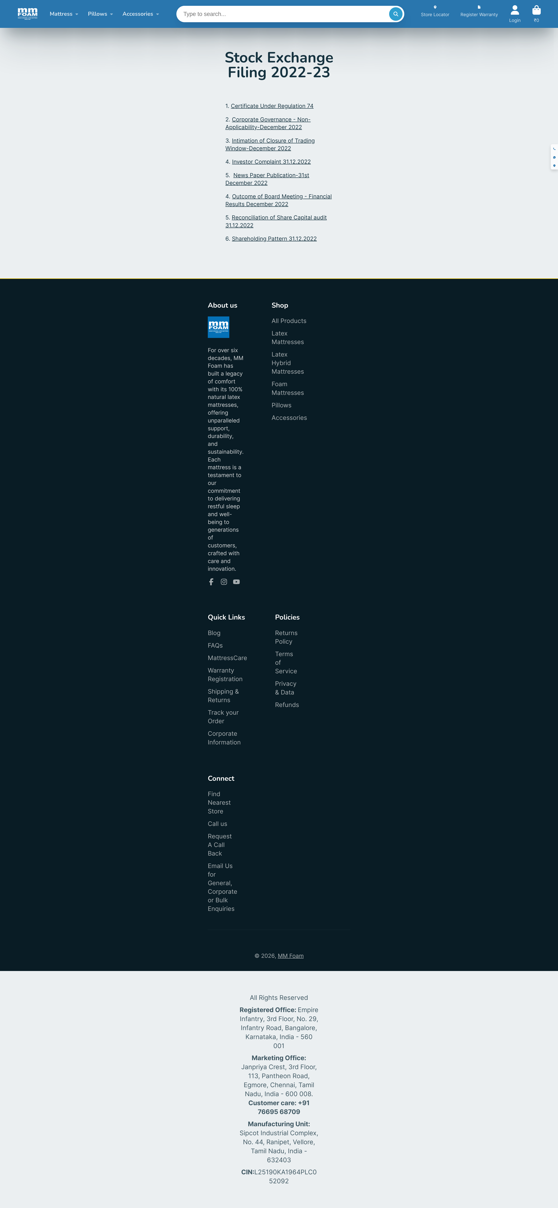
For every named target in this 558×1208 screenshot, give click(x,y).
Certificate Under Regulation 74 (272, 106)
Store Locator (435, 14)
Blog (214, 633)
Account (515, 14)
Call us (217, 823)
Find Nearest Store (219, 802)
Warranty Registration (225, 675)
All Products (289, 320)
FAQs (215, 645)
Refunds (287, 704)
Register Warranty (479, 14)
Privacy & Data (286, 688)
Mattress (61, 14)
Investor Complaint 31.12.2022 (271, 161)
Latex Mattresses (288, 337)
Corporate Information (224, 738)
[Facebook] (211, 581)
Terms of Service (286, 662)
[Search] (396, 14)
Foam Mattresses (288, 388)
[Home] (28, 14)
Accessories (137, 14)
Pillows (97, 14)
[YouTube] (236, 581)
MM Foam (291, 955)
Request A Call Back (220, 844)
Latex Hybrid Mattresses (288, 363)
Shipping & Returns (223, 696)
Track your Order (223, 717)
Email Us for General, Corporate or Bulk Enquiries (222, 887)
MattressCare (227, 658)
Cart (536, 14)
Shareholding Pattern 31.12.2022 (274, 238)
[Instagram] (223, 581)
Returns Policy (286, 637)
